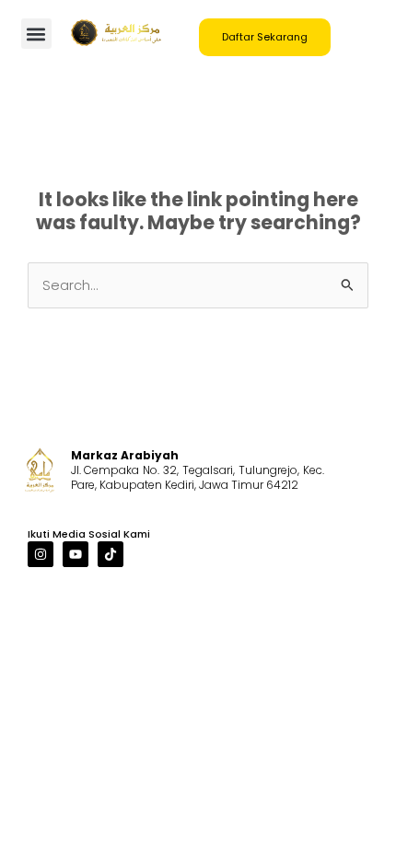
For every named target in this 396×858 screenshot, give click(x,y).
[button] (36, 33)
